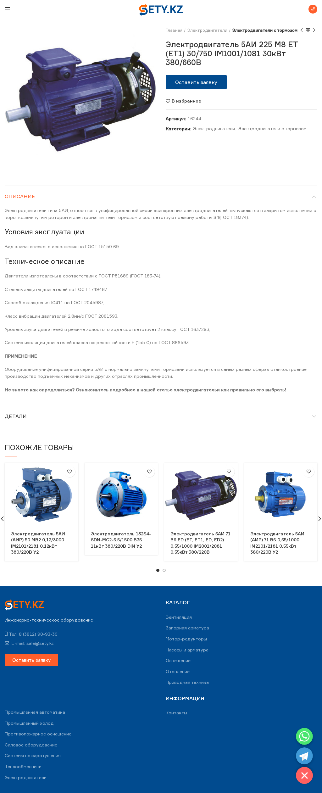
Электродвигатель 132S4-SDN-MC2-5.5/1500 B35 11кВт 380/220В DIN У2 (121, 540)
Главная (174, 30)
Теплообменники (23, 766)
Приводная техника (187, 682)
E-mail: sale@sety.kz (32, 643)
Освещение (178, 660)
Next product (314, 30)
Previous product (301, 30)
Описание (20, 196)
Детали (16, 416)
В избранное (186, 101)
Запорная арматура (187, 627)
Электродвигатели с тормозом (264, 30)
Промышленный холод (29, 723)
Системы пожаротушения (33, 755)
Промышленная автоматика (35, 712)
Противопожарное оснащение (38, 733)
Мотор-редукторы (186, 638)
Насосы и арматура (187, 649)
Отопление (178, 671)
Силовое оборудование (31, 744)
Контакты (176, 712)
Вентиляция (179, 617)
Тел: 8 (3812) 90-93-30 (33, 634)
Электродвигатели (207, 30)
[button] (196, 82)
